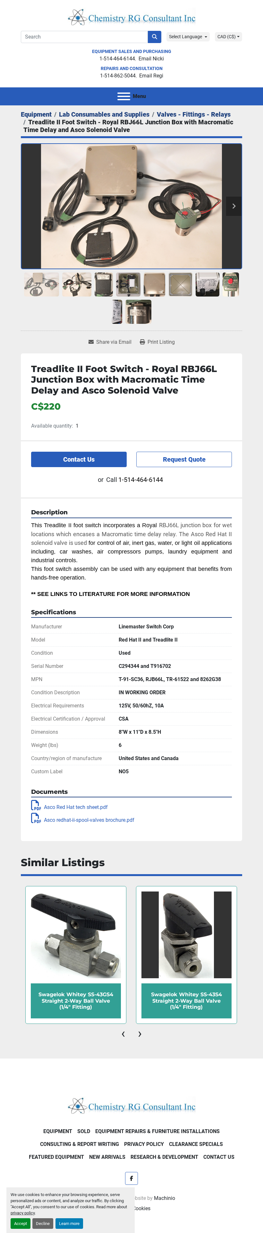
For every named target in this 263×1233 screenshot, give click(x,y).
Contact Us (79, 459)
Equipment (57, 1131)
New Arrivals (107, 1157)
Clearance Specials (196, 1144)
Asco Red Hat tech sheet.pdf (76, 807)
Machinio (164, 1198)
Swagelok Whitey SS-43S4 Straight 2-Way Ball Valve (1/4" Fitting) (186, 1000)
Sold (83, 1131)
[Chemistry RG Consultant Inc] (131, 1105)
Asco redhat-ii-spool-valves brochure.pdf (89, 820)
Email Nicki (151, 59)
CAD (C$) (226, 36)
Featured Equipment (56, 1157)
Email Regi (151, 76)
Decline (43, 1223)
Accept (20, 1223)
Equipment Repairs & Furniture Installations (157, 1131)
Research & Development (164, 1157)
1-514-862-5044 (118, 76)
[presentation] (123, 1033)
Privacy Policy (144, 1144)
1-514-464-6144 (117, 59)
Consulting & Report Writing (79, 1144)
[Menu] (123, 96)
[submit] (154, 37)
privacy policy (23, 1213)
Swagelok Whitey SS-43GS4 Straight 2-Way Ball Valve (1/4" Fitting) (75, 1000)
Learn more (69, 1223)
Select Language (185, 36)
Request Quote (184, 459)
